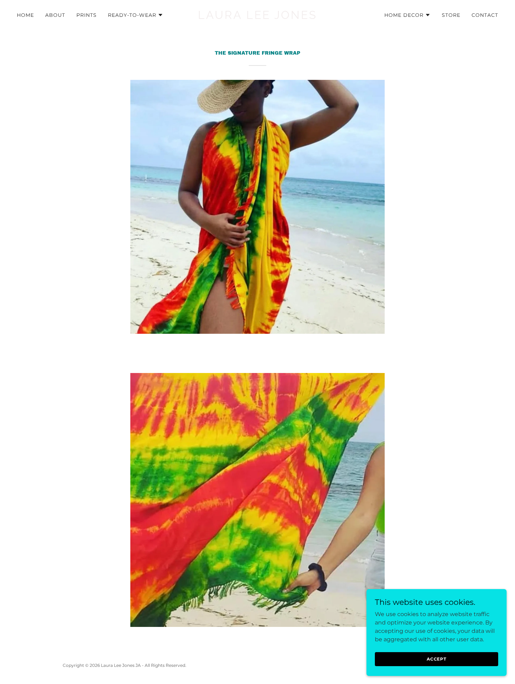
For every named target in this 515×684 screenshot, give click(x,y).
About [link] (55, 15)
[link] (257, 17)
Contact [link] (485, 15)
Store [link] (451, 15)
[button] (135, 15)
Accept (436, 659)
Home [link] (25, 15)
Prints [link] (86, 15)
